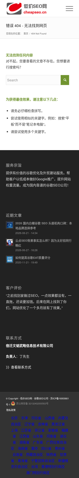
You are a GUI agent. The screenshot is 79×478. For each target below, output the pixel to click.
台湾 (34, 466)
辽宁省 (29, 424)
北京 (14, 417)
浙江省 (40, 430)
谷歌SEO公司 (41, 398)
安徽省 (53, 430)
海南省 (23, 448)
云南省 (18, 454)
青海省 (23, 460)
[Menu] (67, 8)
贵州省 (60, 448)
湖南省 (24, 442)
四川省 (46, 448)
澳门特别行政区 (38, 472)
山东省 (38, 436)
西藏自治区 (34, 454)
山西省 (50, 417)
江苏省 (26, 430)
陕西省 (51, 454)
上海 (14, 430)
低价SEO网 (26, 398)
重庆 (34, 448)
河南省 (51, 436)
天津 (24, 417)
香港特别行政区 (53, 466)
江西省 (24, 436)
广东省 (38, 442)
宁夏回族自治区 (43, 460)
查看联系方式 (21, 367)
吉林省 (43, 424)
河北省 (36, 417)
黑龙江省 (58, 424)
